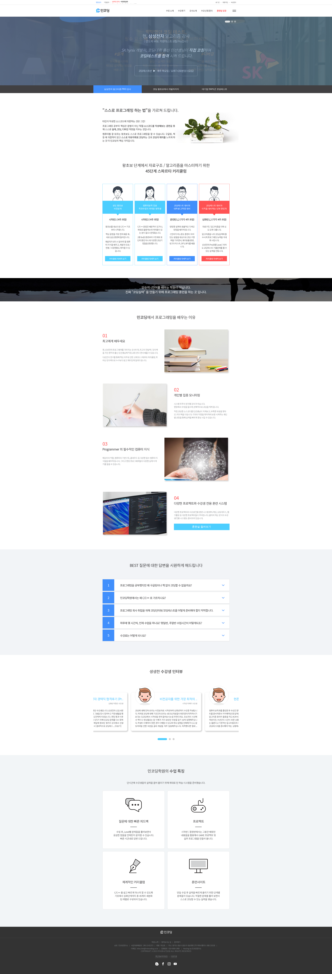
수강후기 (181, 10)
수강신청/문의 (207, 10)
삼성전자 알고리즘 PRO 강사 (117, 89)
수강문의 (233, 2)
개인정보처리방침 (161, 956)
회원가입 (225, 2)
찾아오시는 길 (166, 942)
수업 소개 (170, 10)
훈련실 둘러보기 (201, 526)
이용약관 (174, 956)
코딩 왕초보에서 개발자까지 (166, 89)
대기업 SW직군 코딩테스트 (214, 89)
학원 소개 (155, 942)
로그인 (217, 2)
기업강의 (106, 2)
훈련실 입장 (221, 10)
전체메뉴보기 (234, 10)
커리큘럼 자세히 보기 (117, 258)
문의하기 (177, 942)
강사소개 (193, 10)
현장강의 (98, 2)
